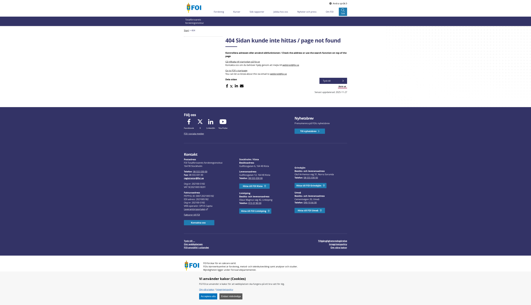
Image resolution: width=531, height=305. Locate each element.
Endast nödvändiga (231, 296)
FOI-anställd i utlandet (196, 247)
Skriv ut (342, 86)
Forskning (219, 11)
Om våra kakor (206, 289)
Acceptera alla (208, 296)
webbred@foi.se (290, 65)
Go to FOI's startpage (236, 70)
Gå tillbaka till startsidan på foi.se (242, 61)
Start (186, 30)
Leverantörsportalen (196, 209)
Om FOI (329, 11)
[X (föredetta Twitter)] (231, 86)
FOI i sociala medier (194, 133)
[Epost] (242, 86)
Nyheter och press (307, 11)
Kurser (236, 11)
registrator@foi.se (194, 178)
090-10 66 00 (310, 202)
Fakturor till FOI (192, 214)
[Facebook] (227, 86)
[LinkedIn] (236, 86)
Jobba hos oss (281, 11)
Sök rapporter (257, 11)
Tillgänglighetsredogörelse (332, 240)
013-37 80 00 (254, 203)
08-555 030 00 (200, 171)
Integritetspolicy (224, 289)
